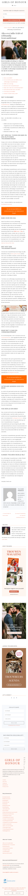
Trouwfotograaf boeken (8, 820)
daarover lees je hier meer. (7, 243)
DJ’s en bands (5, 810)
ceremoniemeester (5, 337)
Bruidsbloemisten (6, 797)
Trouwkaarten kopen (7, 815)
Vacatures (5, 783)
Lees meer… (5, 539)
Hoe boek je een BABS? (9, 91)
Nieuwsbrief (5, 784)
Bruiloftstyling (6, 807)
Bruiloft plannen (6, 846)
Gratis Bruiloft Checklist (8, 848)
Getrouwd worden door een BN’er (12, 89)
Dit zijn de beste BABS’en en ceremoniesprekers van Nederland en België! (14, 211)
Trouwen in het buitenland (8, 819)
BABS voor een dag (8, 83)
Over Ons (5, 781)
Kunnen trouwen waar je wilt (11, 93)
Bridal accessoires (6, 798)
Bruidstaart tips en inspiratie (9, 844)
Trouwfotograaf (6, 851)
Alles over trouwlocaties (8, 843)
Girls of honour (14, 2)
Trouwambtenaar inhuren (8, 817)
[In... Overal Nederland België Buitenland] (14, 17)
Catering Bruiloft (6, 808)
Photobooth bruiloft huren (8, 813)
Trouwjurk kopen (6, 849)
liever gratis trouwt (15, 253)
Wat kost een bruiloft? (7, 853)
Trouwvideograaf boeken (8, 829)
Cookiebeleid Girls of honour (14, 725)
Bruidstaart (5, 803)
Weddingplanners (6, 830)
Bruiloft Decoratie (6, 805)
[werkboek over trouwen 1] (14, 311)
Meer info (18, 893)
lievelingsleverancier (13, 372)
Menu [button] (15, 5)
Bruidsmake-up (6, 802)
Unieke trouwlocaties (7, 824)
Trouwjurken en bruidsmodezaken (10, 822)
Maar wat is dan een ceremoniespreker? (13, 87)
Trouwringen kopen (7, 827)
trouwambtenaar (5, 104)
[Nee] (26, 891)
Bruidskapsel (5, 800)
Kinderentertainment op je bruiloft (10, 812)
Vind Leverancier (13, 20)
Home (5, 27)
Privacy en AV (5, 786)
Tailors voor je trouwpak (8, 825)
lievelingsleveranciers (6, 204)
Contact (4, 779)
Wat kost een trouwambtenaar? (11, 85)
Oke (8, 893)
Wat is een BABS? (8, 78)
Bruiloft (10, 27)
